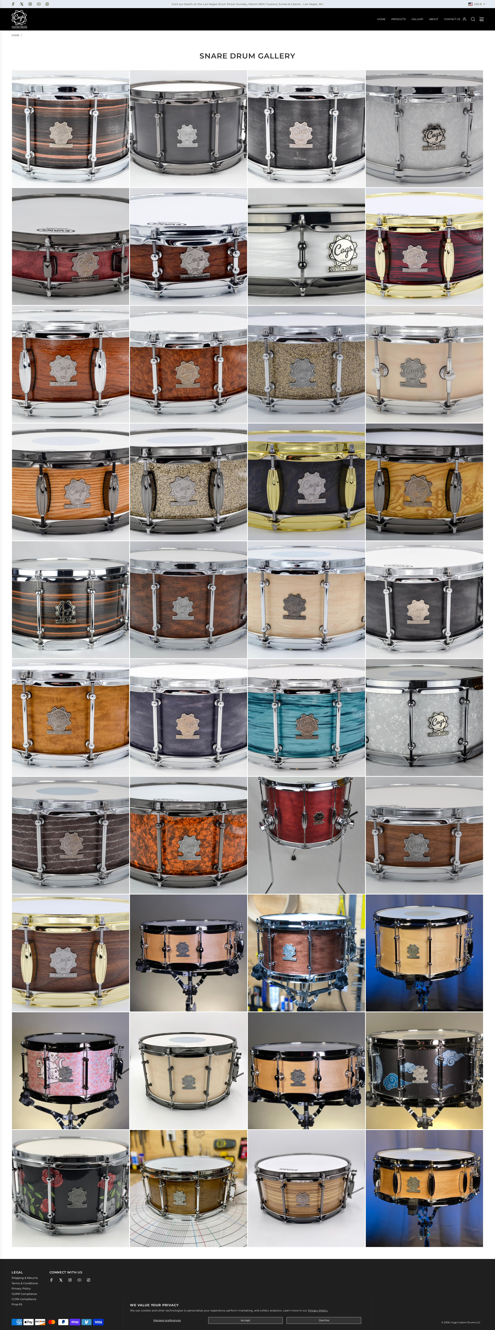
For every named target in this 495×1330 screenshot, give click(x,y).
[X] (21, 4)
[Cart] (481, 19)
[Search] (473, 19)
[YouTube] (38, 4)
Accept (245, 1320)
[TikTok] (47, 4)
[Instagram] (30, 4)
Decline (324, 1320)
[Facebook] (13, 4)
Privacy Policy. (318, 1310)
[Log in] (464, 19)
